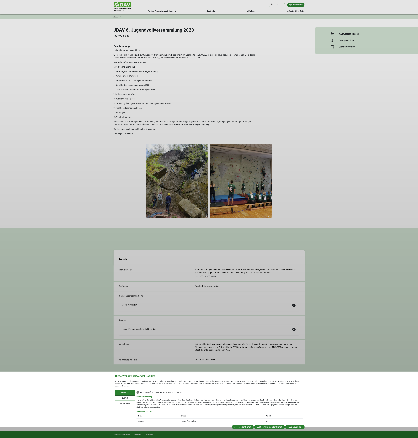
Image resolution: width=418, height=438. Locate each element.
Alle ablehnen (295, 427)
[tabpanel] (220, 407)
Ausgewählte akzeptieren (269, 427)
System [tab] (125, 398)
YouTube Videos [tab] (125, 403)
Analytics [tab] (125, 393)
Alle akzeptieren (242, 427)
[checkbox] (220, 392)
